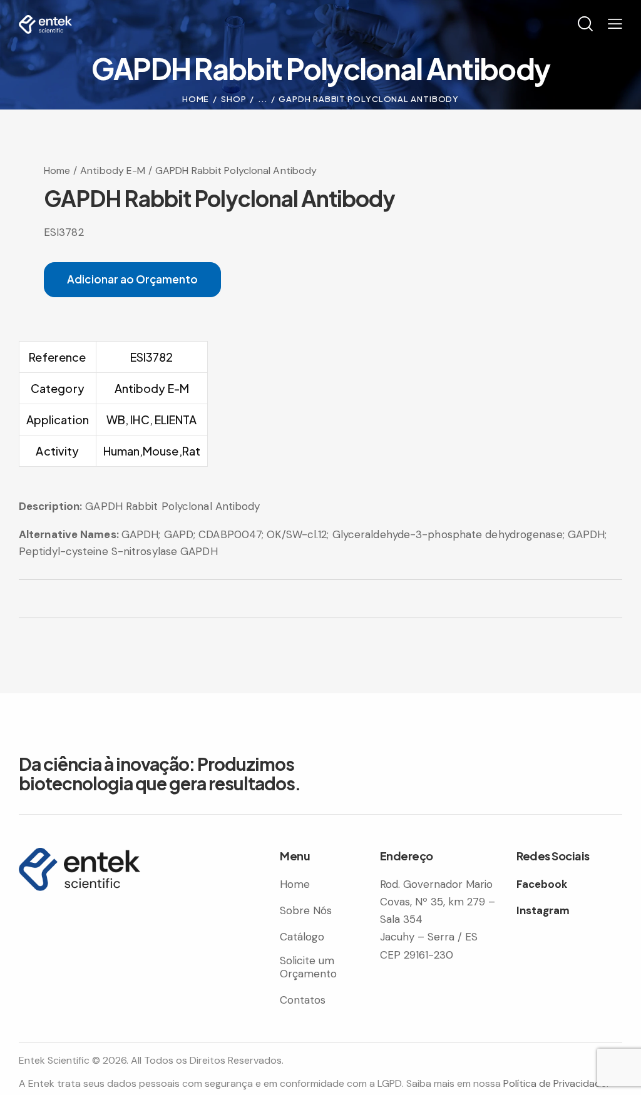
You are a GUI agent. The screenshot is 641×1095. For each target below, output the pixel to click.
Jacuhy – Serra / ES (429, 937)
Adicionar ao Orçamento (132, 279)
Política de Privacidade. (555, 1083)
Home (196, 99)
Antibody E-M (112, 170)
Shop (234, 99)
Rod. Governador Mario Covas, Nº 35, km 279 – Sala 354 (437, 901)
